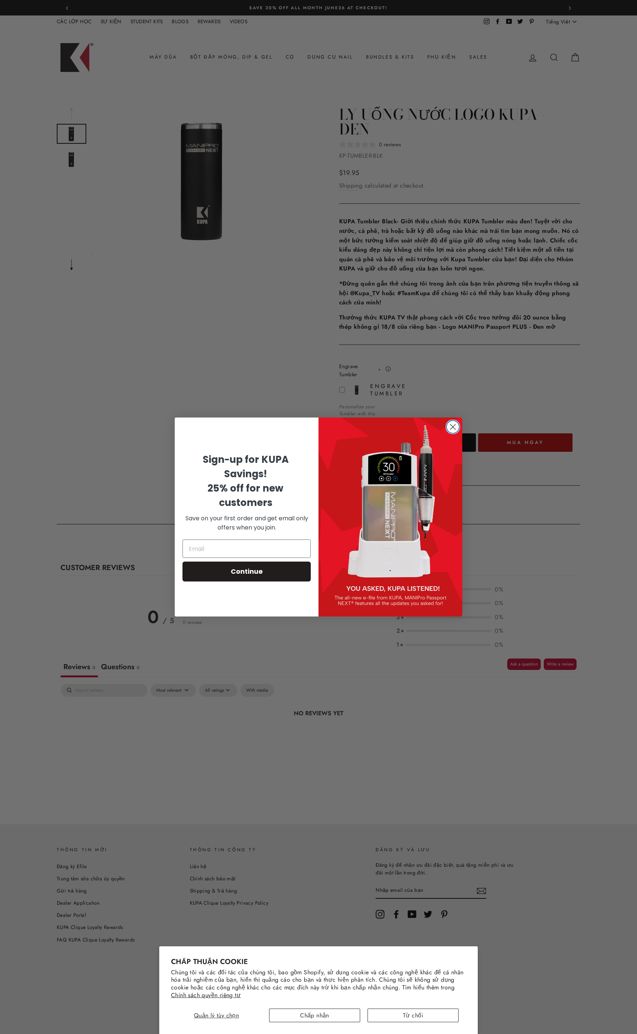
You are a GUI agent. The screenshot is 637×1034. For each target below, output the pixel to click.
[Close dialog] (452, 426)
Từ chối (413, 1015)
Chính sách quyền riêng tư (206, 995)
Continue (247, 571)
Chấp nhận (314, 1015)
